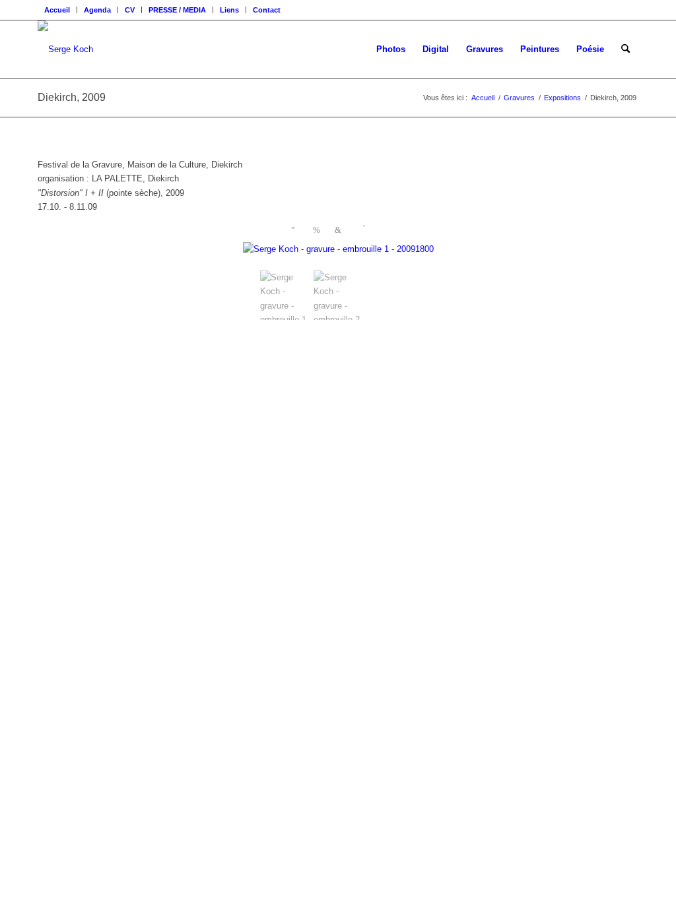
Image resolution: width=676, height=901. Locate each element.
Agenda (97, 10)
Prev (317, 230)
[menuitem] (57, 10)
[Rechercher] (625, 49)
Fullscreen (367, 228)
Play (295, 230)
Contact (267, 10)
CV (130, 10)
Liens (229, 10)
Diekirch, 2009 (72, 97)
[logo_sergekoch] (65, 49)
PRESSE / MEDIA (177, 10)
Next (339, 230)
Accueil (57, 10)
